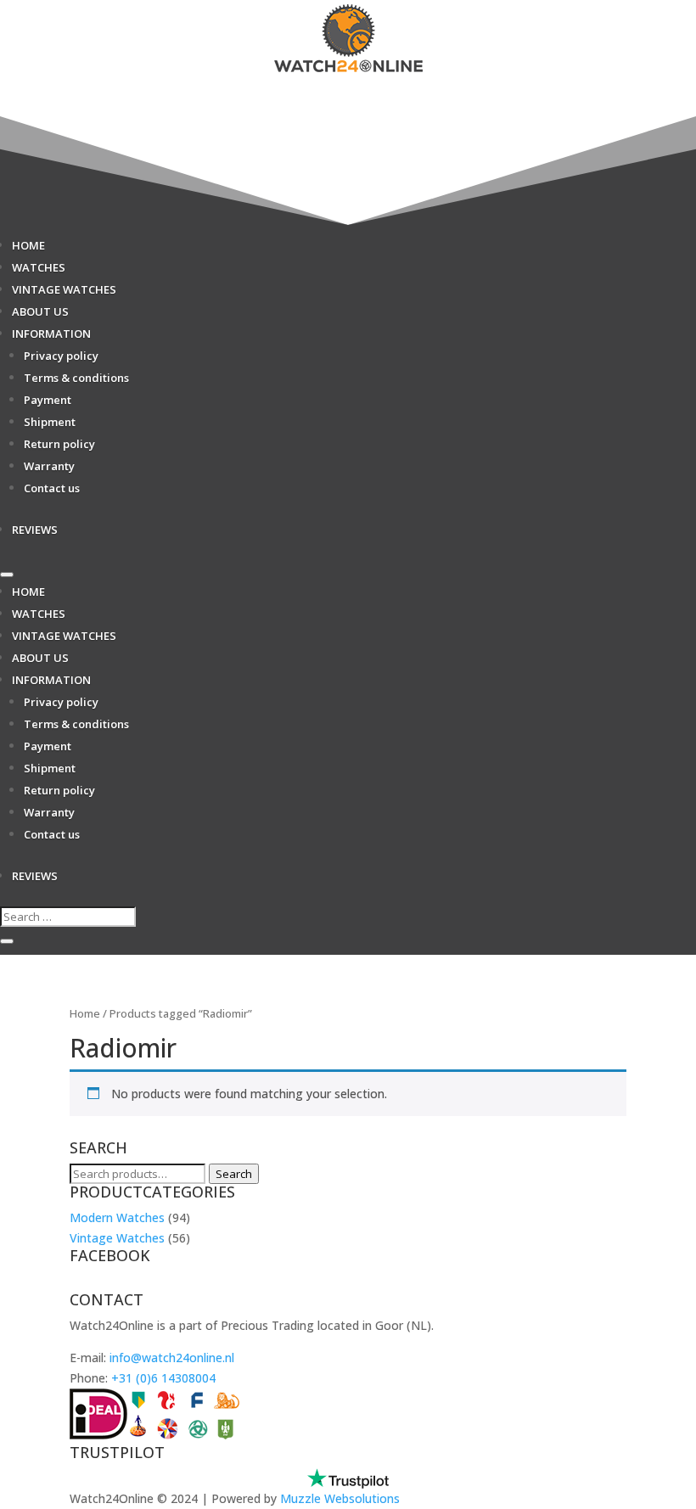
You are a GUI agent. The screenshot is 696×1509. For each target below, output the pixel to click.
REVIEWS (35, 529)
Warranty (49, 466)
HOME (28, 245)
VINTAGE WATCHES (64, 289)
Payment (47, 399)
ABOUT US (40, 311)
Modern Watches (117, 1217)
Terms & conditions (76, 377)
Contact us (52, 488)
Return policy (59, 444)
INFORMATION (51, 333)
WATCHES (38, 267)
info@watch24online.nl (171, 1357)
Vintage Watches (117, 1238)
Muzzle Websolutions (340, 1498)
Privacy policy (61, 355)
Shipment (50, 421)
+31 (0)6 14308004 (163, 1378)
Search (234, 1173)
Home (85, 1013)
